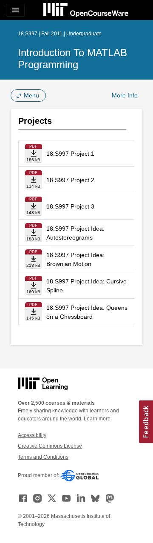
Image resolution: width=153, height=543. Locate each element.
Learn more (97, 419)
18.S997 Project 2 (70, 180)
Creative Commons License (50, 446)
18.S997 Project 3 (70, 206)
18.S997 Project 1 (70, 153)
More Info (125, 95)
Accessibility (32, 435)
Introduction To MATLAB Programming (72, 58)
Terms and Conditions (43, 457)
